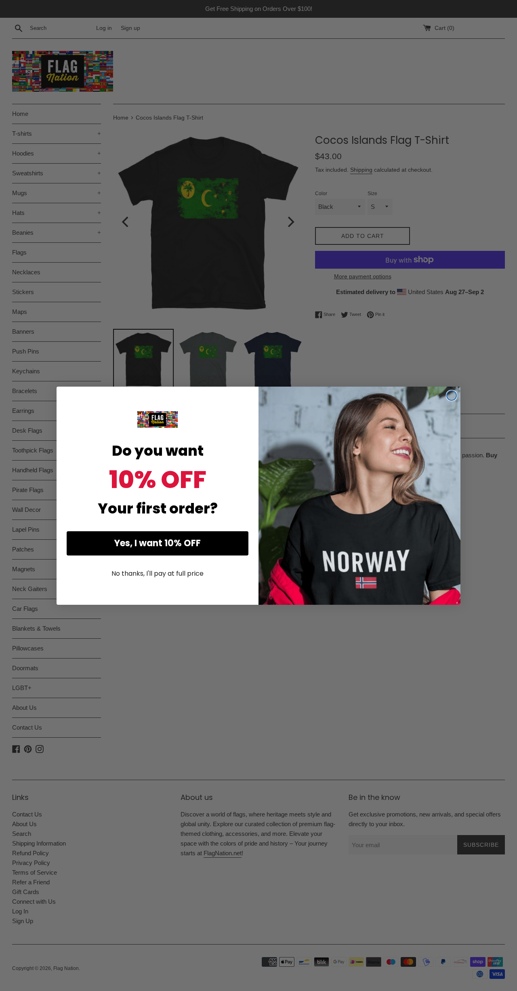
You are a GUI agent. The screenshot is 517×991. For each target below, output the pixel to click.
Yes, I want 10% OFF (157, 543)
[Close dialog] (451, 395)
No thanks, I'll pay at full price (157, 573)
